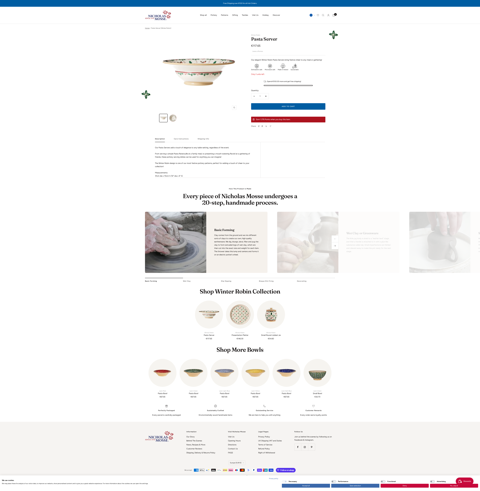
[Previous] (335, 238)
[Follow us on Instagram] (304, 447)
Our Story (190, 437)
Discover (276, 15)
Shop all (203, 15)
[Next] (335, 245)
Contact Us (233, 449)
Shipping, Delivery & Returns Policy (200, 453)
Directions (232, 445)
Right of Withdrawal (266, 453)
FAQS (230, 453)
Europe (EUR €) (236, 463)
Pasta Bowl (162, 392)
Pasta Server (209, 334)
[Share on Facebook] (258, 126)
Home (147, 28)
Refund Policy (264, 449)
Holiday (265, 15)
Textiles (245, 15)
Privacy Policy (264, 437)
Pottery (214, 15)
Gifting (235, 15)
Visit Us (255, 15)
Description (160, 139)
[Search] (323, 15)
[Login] (328, 15)
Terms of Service (265, 445)
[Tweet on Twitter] (266, 126)
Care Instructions (181, 139)
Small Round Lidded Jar (271, 334)
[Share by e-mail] (270, 126)
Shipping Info (203, 139)
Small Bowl (317, 392)
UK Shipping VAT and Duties (270, 441)
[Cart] (333, 15)
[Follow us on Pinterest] (311, 447)
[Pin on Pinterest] (262, 126)
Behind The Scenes (194, 441)
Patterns (224, 15)
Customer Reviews (194, 449)
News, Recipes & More (195, 445)
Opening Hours (234, 441)
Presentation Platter (240, 334)
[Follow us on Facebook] (297, 447)
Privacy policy (273, 478)
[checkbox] (284, 481)
